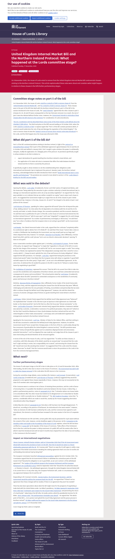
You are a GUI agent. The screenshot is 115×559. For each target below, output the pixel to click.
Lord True (36, 320)
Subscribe (90, 26)
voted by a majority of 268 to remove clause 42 (55, 103)
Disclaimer (15, 538)
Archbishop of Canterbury (24, 269)
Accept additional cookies (18, 18)
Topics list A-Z (39, 549)
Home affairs (39, 539)
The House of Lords (41, 542)
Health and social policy (42, 537)
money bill (25, 426)
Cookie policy (25, 557)
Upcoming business (18, 527)
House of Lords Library (29, 34)
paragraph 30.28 (35, 405)
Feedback (15, 541)
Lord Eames (64, 274)
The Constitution (40, 530)
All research (62, 539)
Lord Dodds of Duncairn (25, 306)
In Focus (40, 39)
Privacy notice (16, 557)
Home (48, 26)
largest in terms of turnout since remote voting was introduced (55, 131)
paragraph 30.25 (45, 391)
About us (79, 26)
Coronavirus (39, 532)
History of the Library (18, 536)
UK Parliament (16, 39)
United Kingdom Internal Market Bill (25, 106)
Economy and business (42, 534)
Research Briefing (64, 530)
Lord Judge (30, 188)
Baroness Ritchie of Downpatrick (30, 283)
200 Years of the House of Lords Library (22, 530)
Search (100, 26)
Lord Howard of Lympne (60, 243)
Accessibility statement (47, 557)
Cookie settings (59, 18)
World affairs (39, 546)
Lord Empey (17, 299)
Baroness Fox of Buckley (53, 235)
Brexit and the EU (40, 527)
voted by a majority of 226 (25, 127)
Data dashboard (63, 534)
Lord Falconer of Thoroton (21, 206)
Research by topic (58, 26)
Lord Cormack (60, 375)
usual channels (48, 110)
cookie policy (53, 13)
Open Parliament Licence (76, 555)
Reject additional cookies (41, 18)
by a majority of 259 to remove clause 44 (54, 106)
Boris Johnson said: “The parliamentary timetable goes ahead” (38, 495)
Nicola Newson (17, 74)
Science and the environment (44, 544)
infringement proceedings (45, 456)
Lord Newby (17, 227)
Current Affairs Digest (65, 537)
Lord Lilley (45, 256)
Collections (70, 26)
